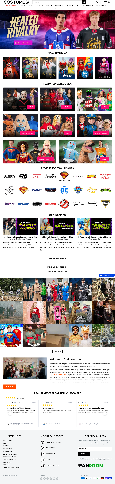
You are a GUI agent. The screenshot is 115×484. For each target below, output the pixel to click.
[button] (11, 289)
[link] (21, 424)
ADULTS (30, 5)
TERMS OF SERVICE (9, 460)
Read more (9, 386)
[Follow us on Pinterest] (51, 478)
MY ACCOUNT (7, 440)
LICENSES (39, 5)
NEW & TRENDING (11, 5)
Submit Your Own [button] (108, 275)
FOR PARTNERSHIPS (9, 457)
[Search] (84, 2)
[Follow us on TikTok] (57, 478)
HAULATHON (7, 462)
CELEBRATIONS (87, 5)
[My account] (97, 2)
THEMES (48, 5)
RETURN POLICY (8, 449)
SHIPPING (6, 446)
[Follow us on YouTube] (54, 478)
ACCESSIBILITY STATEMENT (12, 468)
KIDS (22, 5)
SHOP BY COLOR (100, 5)
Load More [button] (57, 351)
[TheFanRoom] (90, 465)
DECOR (69, 5)
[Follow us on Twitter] (44, 478)
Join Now (83, 454)
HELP (4, 443)
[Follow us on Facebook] (41, 478)
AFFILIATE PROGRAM (10, 454)
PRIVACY (6, 465)
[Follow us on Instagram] (47, 478)
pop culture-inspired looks (58, 375)
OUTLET (55, 8)
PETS (77, 5)
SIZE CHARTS (7, 451)
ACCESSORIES (59, 5)
